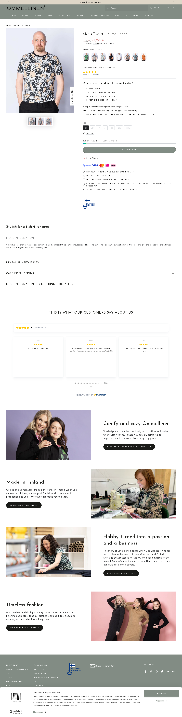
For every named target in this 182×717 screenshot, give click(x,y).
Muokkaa (160, 701)
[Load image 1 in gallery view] (32, 121)
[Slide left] (8, 2)
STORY (9, 677)
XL (112, 128)
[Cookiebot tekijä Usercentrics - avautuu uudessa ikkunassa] (16, 712)
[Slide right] (174, 2)
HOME (8, 25)
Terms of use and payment (46, 677)
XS (86, 128)
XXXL (128, 128)
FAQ (36, 681)
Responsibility (40, 665)
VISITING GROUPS (14, 681)
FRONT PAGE (12, 665)
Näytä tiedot (37, 712)
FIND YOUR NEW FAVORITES (24, 628)
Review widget (83, 395)
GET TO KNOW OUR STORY (121, 573)
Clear (144, 8)
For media (38, 685)
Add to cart (129, 150)
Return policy (40, 673)
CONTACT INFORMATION (17, 669)
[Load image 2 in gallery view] (40, 121)
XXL (119, 128)
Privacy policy (40, 669)
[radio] (86, 57)
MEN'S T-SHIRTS (24, 25)
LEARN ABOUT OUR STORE (24, 505)
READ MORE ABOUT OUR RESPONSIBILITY (129, 446)
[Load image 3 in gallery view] (48, 121)
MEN (14, 25)
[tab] (75, 383)
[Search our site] (108, 8)
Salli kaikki (161, 693)
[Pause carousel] (91, 387)
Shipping (96, 43)
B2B (8, 685)
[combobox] (126, 8)
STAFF (9, 673)
